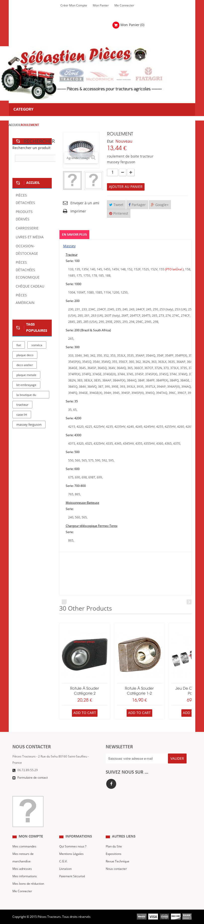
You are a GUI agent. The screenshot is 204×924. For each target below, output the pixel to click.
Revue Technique (117, 861)
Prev (64, 601)
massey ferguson (29, 425)
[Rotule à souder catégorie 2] (84, 654)
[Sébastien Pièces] (93, 73)
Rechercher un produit (31, 148)
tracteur (22, 405)
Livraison (65, 869)
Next (189, 601)
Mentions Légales (71, 854)
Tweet (117, 205)
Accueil (15, 125)
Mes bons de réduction (28, 883)
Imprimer (78, 211)
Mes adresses (22, 869)
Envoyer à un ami (84, 203)
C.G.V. (63, 861)
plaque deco (24, 355)
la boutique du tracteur (26, 395)
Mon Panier (101, 5)
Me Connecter (124, 5)
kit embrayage (26, 385)
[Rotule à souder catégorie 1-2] (139, 654)
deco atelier (24, 365)
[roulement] (72, 180)
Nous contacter (116, 869)
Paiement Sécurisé (72, 876)
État (110, 141)
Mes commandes (24, 846)
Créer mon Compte (73, 5)
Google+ (161, 205)
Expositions (113, 854)
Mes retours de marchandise (23, 857)
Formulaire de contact (32, 777)
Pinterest (120, 213)
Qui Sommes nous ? (72, 846)
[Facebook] (111, 784)
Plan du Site (114, 846)
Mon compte (31, 837)
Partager (138, 205)
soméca (36, 345)
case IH (21, 415)
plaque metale (26, 375)
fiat (18, 345)
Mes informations (24, 876)
